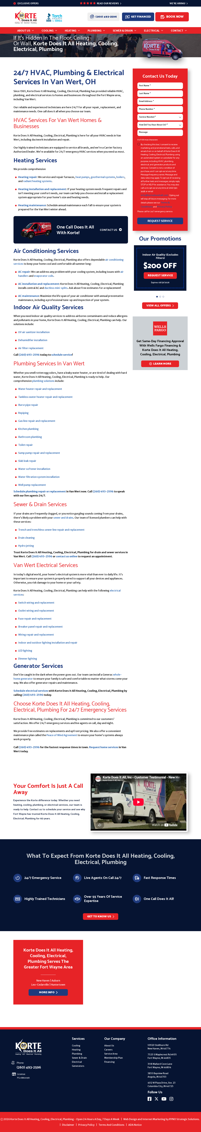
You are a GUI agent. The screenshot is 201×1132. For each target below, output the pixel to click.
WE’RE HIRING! (177, 3)
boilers (120, 177)
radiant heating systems (37, 181)
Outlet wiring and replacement (36, 610)
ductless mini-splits (56, 287)
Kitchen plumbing (28, 428)
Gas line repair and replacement (36, 420)
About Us (109, 1045)
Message (143, 132)
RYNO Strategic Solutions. (184, 1119)
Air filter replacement (30, 348)
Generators (78, 1066)
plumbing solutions (43, 380)
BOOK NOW (174, 16)
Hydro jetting (26, 545)
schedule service (61, 354)
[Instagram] (171, 1099)
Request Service (160, 273)
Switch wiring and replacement (36, 602)
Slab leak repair (27, 460)
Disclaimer (68, 1124)
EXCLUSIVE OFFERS (28, 3)
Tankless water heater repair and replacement (45, 396)
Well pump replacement (32, 484)
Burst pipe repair (28, 404)
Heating (76, 1049)
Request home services (103, 747)
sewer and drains (63, 517)
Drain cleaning (26, 537)
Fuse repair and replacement (35, 618)
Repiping (23, 412)
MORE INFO (46, 992)
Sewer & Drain (79, 1057)
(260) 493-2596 (106, 16)
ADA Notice (135, 1124)
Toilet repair (25, 444)
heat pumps (83, 177)
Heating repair (27, 177)
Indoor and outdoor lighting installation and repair (47, 642)
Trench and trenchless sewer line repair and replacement (51, 529)
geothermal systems (103, 177)
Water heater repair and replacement (40, 388)
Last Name (145, 93)
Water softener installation (34, 468)
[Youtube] (164, 1099)
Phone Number (147, 109)
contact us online (66, 556)
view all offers (158, 305)
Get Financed (141, 16)
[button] (157, 296)
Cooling (76, 1045)
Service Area (110, 1053)
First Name (145, 85)
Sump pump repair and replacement (39, 452)
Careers (108, 1049)
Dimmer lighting (27, 658)
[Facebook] (150, 1099)
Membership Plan (113, 1057)
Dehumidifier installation (32, 340)
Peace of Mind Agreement (61, 735)
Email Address (146, 101)
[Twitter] (157, 1099)
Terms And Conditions (111, 1124)
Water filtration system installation (39, 476)
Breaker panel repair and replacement (40, 626)
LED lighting (25, 650)
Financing (109, 1061)
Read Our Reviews (108, 3)
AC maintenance (28, 295)
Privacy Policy (164, 206)
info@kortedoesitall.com (154, 195)
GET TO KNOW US (99, 916)
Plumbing (77, 1053)
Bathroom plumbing (30, 436)
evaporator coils (43, 275)
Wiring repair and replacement (36, 634)
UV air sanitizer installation (34, 332)
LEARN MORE (162, 363)
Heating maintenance (32, 205)
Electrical (77, 1061)
